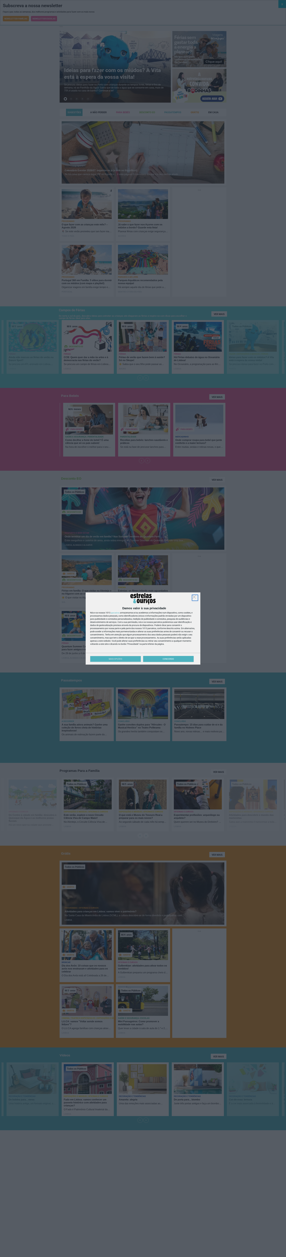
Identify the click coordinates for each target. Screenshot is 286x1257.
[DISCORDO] (195, 597)
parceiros (115, 613)
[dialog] (143, 628)
